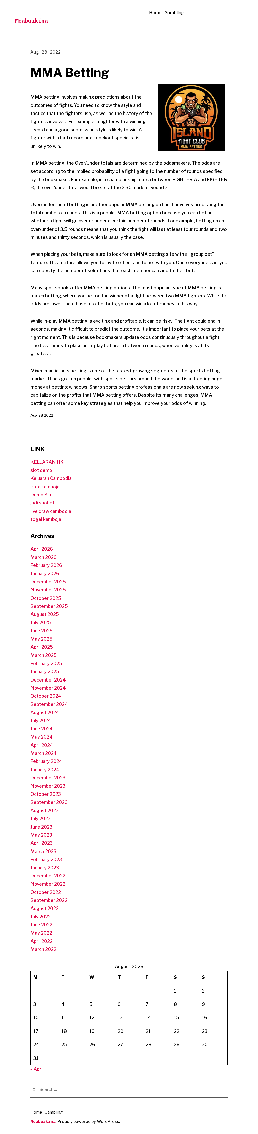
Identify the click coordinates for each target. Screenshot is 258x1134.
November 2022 (48, 884)
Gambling (174, 12)
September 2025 (49, 606)
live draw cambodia (50, 511)
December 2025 (48, 581)
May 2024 (41, 737)
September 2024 (49, 704)
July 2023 (40, 818)
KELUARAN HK (46, 462)
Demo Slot (41, 494)
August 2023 (44, 810)
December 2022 (48, 875)
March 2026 (43, 557)
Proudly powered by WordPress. (88, 1121)
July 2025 (40, 622)
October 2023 (45, 794)
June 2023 (41, 827)
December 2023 (48, 777)
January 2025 (44, 671)
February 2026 (46, 565)
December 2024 (48, 680)
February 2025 (46, 663)
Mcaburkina (31, 20)
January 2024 (44, 769)
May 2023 (41, 835)
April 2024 (41, 745)
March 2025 (43, 655)
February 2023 (46, 859)
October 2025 (45, 598)
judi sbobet (42, 502)
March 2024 (43, 753)
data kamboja (44, 486)
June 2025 (41, 630)
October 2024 (45, 696)
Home (155, 12)
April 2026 (41, 549)
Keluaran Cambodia (51, 478)
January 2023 (44, 867)
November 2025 (48, 589)
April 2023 (41, 843)
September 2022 (49, 900)
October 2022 (45, 892)
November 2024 (48, 688)
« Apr (35, 1069)
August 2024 (44, 712)
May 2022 (41, 933)
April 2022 (41, 941)
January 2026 (44, 573)
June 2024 (41, 728)
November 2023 (48, 786)
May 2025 (41, 639)
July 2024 (40, 720)
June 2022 (41, 924)
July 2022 (40, 916)
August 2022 (44, 908)
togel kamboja (45, 519)
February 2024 (46, 761)
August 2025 (44, 614)
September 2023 (49, 802)
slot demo (41, 470)
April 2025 (41, 647)
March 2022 (43, 949)
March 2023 (43, 851)
